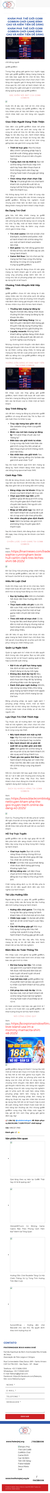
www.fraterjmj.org (15, 1441)
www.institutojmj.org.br (17, 1478)
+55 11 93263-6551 (21, 1371)
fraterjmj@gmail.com (19, 1374)
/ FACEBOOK (37, 1442)
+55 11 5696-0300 (19, 1369)
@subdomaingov (23, 1120)
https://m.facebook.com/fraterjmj (27, 1376)
